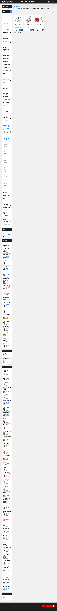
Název (18, 10)
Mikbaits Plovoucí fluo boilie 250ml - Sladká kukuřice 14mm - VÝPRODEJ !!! (6, 480)
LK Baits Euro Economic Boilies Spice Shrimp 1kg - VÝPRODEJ (6, 473)
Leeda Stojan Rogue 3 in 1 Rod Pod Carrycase (6, 332)
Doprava (26, 1)
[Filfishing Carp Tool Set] (39, 19)
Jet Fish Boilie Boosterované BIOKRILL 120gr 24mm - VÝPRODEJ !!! (7, 437)
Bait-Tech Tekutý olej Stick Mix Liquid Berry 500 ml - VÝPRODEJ (6, 425)
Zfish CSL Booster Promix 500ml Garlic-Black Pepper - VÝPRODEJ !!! (7, 542)
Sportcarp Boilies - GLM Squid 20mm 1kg (6, 344)
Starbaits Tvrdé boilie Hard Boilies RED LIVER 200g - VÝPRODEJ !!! (6, 419)
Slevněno (46, 12)
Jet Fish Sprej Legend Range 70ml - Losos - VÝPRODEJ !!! (7, 431)
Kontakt (22, 1)
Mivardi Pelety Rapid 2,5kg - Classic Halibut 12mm (7, 243)
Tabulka (53, 10)
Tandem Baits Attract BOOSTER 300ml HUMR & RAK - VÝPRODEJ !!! (6, 535)
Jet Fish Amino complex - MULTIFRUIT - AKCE (6, 327)
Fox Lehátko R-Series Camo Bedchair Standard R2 (7, 297)
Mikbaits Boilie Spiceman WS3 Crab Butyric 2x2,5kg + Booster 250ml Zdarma (7, 456)
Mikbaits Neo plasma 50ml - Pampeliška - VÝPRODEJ (7, 560)
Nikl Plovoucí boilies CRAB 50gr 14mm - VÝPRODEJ (6, 412)
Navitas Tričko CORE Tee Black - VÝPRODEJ (6, 376)
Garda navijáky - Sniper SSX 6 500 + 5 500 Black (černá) (7, 266)
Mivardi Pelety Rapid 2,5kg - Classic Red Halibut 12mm (7, 254)
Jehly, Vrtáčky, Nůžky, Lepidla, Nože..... (41, 8)
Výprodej (50, 12)
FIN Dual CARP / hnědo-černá (6, 523)
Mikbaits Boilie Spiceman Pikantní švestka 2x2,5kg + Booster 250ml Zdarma (6, 315)
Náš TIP (43, 12)
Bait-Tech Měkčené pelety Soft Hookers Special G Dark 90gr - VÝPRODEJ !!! (7, 511)
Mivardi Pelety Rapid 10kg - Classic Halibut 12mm (6, 338)
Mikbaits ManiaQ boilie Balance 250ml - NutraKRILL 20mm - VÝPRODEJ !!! (7, 580)
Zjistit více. (4, 363)
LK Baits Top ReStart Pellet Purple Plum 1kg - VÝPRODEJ (6, 499)
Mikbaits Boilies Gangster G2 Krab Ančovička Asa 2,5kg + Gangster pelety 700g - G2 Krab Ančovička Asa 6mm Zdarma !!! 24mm (7, 279)
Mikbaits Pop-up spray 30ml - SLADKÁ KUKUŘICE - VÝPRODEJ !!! (7, 371)
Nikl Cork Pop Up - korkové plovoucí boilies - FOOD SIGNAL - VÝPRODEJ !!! (6, 407)
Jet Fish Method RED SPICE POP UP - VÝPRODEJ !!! (7, 400)
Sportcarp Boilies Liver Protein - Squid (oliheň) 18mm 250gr (6, 261)
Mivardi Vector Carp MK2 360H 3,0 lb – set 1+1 (6, 291)
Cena (21, 10)
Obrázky (49, 10)
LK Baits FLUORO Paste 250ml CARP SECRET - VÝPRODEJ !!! (6, 450)
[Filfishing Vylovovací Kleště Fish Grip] (29, 19)
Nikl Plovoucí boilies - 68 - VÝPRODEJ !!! (6, 395)
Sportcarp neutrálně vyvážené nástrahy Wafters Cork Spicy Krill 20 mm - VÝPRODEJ (6, 567)
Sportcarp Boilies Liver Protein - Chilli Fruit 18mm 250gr (6, 309)
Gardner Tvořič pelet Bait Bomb (6, 303)
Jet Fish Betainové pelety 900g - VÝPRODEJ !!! (6, 505)
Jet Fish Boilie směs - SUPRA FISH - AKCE (7, 272)
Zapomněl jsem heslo (6, 236)
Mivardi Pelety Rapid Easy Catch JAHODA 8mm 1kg (6, 286)
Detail (7, 252)
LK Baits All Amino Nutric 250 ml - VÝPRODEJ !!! (7, 548)
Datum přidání (26, 10)
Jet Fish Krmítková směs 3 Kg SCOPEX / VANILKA (6, 321)
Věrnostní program (31, 1)
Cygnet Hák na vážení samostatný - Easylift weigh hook (6, 574)
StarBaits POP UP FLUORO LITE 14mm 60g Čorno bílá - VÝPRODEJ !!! (7, 493)
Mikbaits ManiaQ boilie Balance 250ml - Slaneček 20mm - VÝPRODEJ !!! (6, 529)
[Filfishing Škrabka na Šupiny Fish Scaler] (18, 19)
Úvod (18, 1)
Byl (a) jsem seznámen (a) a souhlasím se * (7, 359)
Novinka (54, 12)
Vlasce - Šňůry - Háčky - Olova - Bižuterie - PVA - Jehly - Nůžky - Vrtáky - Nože (26, 8)
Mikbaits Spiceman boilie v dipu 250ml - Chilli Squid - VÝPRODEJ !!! (6, 443)
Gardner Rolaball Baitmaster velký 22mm (7, 249)
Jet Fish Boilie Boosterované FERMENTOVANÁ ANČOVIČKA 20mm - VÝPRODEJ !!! (7, 388)
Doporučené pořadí (32, 10)
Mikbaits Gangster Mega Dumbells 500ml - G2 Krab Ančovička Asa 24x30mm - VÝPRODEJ (6, 554)
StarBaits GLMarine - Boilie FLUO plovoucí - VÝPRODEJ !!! (7, 586)
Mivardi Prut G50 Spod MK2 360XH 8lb (7, 467)
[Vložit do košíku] (20, 30)
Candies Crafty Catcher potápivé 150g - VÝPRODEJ (7, 517)
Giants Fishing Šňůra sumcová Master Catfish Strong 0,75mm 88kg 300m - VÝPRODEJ (7, 486)
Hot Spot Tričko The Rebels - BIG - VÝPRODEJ (7, 382)
